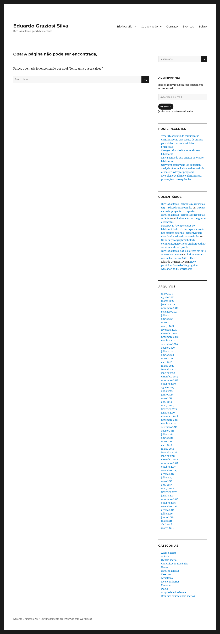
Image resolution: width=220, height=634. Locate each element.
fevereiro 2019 (169, 409)
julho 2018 (167, 434)
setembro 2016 (169, 506)
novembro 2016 (169, 499)
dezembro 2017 (169, 459)
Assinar (165, 106)
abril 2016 (166, 524)
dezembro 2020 (169, 333)
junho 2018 (167, 438)
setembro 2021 (169, 311)
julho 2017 (167, 477)
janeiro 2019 (168, 412)
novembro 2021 (169, 308)
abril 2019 (166, 401)
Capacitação (149, 26)
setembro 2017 (169, 470)
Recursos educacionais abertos (178, 596)
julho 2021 (167, 315)
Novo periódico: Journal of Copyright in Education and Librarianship (179, 265)
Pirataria (165, 585)
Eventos (188, 26)
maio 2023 (167, 293)
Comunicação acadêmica (174, 563)
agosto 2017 (167, 474)
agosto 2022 (168, 297)
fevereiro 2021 (169, 329)
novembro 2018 (169, 419)
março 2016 (167, 528)
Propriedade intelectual (173, 592)
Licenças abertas (170, 581)
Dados (164, 567)
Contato (172, 26)
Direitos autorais (170, 570)
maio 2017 (166, 481)
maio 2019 (167, 398)
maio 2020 (167, 358)
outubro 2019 (168, 383)
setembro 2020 (169, 344)
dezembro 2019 (169, 376)
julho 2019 (167, 391)
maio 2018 (166, 441)
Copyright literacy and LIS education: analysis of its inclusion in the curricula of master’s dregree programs (182, 168)
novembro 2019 (169, 380)
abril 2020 (166, 362)
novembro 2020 (170, 337)
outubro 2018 (168, 423)
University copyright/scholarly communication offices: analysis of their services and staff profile (183, 244)
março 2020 (167, 365)
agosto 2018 (167, 430)
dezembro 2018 (169, 416)
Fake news (167, 574)
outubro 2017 (168, 466)
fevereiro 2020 (169, 369)
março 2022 (167, 300)
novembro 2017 (169, 463)
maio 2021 (166, 322)
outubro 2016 (168, 502)
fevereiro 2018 (169, 452)
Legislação (167, 578)
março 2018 (167, 448)
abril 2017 (166, 484)
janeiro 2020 (168, 373)
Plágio (164, 588)
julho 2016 (167, 513)
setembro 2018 (169, 427)
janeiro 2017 (168, 495)
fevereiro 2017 (169, 492)
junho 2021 (167, 319)
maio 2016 (167, 520)
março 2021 (167, 326)
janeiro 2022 (168, 304)
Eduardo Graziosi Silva (40, 26)
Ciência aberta (169, 560)
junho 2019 (167, 394)
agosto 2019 (167, 387)
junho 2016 (167, 517)
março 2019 (167, 405)
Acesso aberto (169, 552)
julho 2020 (167, 351)
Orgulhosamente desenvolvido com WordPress (66, 619)
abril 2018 (166, 445)
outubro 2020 (168, 340)
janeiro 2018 (168, 456)
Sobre (203, 26)
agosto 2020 (168, 347)
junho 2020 (167, 355)
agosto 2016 (167, 510)
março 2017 (167, 488)
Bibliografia (124, 26)
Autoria (165, 556)
